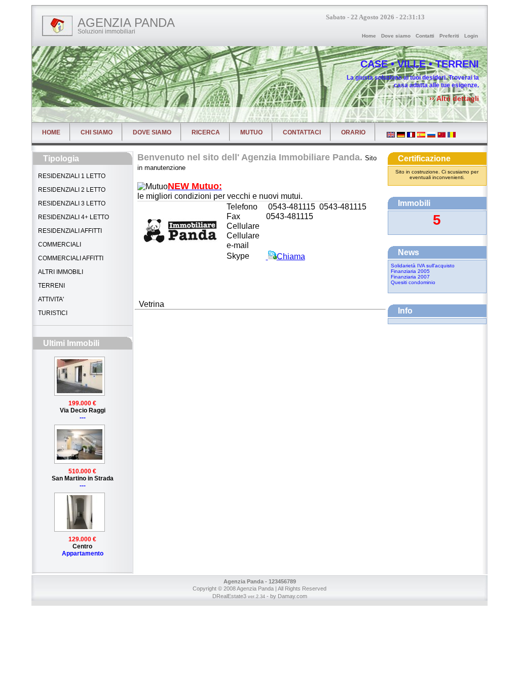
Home (369, 36)
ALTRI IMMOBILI (59, 271)
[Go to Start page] (57, 26)
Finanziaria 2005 (410, 271)
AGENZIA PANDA (126, 22)
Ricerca (206, 132)
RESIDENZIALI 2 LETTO (70, 189)
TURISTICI (51, 313)
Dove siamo (396, 36)
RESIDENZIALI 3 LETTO (70, 203)
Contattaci (302, 132)
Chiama (291, 256)
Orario (353, 132)
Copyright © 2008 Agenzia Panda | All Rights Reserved (259, 588)
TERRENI (50, 285)
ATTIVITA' (50, 299)
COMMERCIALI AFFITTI (69, 258)
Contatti (425, 36)
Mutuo (251, 132)
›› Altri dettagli (454, 98)
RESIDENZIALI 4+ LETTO (72, 217)
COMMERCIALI (58, 244)
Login (471, 36)
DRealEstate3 (229, 596)
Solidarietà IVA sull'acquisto (423, 265)
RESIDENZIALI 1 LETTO (70, 176)
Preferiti (449, 36)
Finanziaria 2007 (410, 277)
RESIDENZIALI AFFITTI (69, 230)
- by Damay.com (286, 596)
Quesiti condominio (413, 282)
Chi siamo (97, 132)
